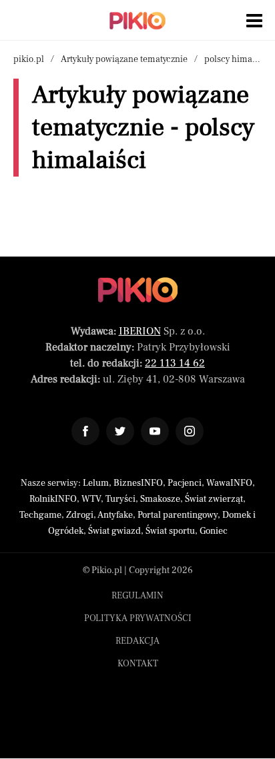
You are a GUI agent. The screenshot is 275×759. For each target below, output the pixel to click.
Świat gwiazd (114, 531)
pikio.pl (28, 59)
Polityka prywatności (138, 618)
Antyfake (115, 515)
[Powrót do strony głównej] (138, 290)
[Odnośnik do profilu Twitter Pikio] (120, 431)
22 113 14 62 (175, 363)
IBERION (140, 331)
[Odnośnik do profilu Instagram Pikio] (190, 431)
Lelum (96, 483)
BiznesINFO (138, 483)
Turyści (120, 499)
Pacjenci (185, 483)
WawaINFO (229, 483)
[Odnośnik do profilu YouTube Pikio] (155, 431)
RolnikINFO (53, 499)
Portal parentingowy (178, 515)
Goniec (214, 531)
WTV (91, 499)
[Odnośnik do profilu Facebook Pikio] (85, 431)
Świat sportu (170, 531)
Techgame (40, 515)
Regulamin (137, 596)
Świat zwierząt (214, 499)
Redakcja (137, 641)
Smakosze (160, 499)
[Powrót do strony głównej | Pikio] (137, 21)
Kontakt (137, 664)
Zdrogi (79, 515)
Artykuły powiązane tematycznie (124, 59)
